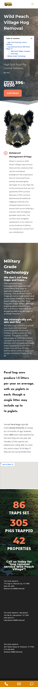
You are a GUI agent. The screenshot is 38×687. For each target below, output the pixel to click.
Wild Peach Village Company (20, 51)
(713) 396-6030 (14, 84)
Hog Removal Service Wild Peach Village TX (18, 48)
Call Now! (13, 93)
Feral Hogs (14, 54)
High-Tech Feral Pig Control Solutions (16, 43)
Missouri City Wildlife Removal (14, 589)
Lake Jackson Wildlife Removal (14, 620)
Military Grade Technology (16, 56)
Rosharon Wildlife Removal (13, 652)
